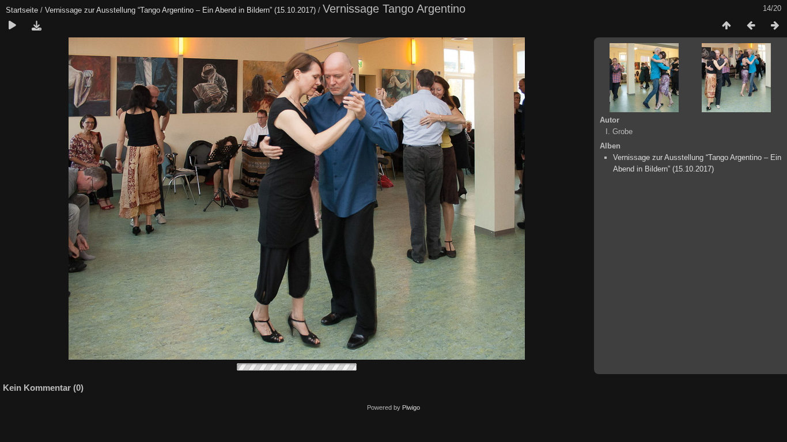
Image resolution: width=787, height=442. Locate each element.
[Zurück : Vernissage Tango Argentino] (751, 26)
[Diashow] (12, 26)
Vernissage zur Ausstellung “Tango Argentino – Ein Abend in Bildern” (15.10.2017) (180, 10)
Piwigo (411, 407)
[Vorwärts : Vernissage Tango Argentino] (775, 26)
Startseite (22, 10)
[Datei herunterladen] (36, 26)
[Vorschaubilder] (726, 26)
